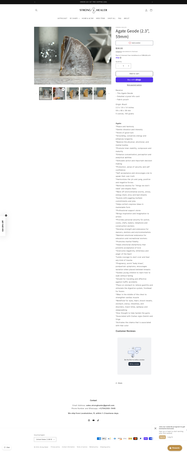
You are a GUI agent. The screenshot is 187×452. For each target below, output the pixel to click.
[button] (36, 10)
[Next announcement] (152, 2)
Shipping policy (105, 447)
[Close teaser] (6, 215)
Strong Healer (44, 447)
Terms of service (82, 447)
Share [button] (120, 383)
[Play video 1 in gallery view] (59, 93)
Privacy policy (55, 447)
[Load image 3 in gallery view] (86, 93)
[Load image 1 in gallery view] (45, 93)
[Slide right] (109, 93)
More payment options (134, 85)
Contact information (68, 447)
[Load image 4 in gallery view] (100, 93)
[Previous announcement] (34, 2)
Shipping (119, 51)
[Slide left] (36, 93)
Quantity (119, 61)
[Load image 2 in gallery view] (72, 93)
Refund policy (93, 447)
